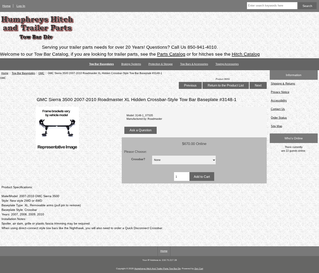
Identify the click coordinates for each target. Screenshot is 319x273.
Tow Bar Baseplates (23, 73)
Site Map (276, 126)
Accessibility (279, 100)
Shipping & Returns (283, 83)
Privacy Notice (280, 92)
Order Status (279, 117)
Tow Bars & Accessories (194, 64)
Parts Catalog (171, 54)
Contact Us (278, 109)
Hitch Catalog (246, 54)
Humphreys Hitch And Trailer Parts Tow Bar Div (157, 268)
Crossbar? (138, 159)
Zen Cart (198, 268)
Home (6, 6)
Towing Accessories (227, 64)
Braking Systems (131, 64)
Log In (20, 6)
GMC (41, 73)
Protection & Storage (160, 64)
